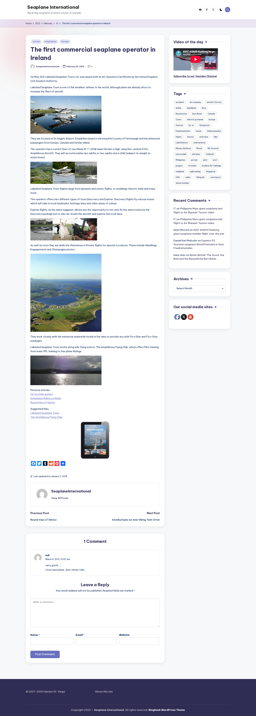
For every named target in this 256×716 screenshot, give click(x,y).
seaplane (180, 171)
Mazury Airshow (183, 148)
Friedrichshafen (183, 131)
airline (36, 41)
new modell (181, 154)
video (188, 177)
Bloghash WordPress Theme (167, 710)
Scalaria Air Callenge (211, 166)
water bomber (182, 183)
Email (80, 635)
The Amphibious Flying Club (46, 417)
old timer (196, 154)
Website (124, 635)
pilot (205, 160)
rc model (192, 166)
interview (204, 137)
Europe (65, 41)
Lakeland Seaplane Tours (44, 413)
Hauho (179, 137)
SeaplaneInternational (71, 491)
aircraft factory (214, 102)
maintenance (199, 143)
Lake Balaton (182, 143)
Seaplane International (53, 7)
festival (179, 125)
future (198, 131)
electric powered (195, 119)
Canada (211, 114)
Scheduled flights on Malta (45, 398)
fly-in (191, 125)
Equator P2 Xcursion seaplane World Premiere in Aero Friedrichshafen (198, 244)
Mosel (199, 148)
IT (174, 208)
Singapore (210, 171)
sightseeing (195, 171)
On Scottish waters (41, 394)
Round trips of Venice (42, 402)
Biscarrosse (181, 114)
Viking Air (200, 177)
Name (35, 635)
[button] (59, 498)
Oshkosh (210, 154)
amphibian (50, 41)
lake (215, 137)
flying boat (204, 125)
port (215, 160)
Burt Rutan (197, 114)
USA (178, 177)
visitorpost (215, 177)
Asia (204, 108)
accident (180, 102)
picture (194, 160)
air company (195, 102)
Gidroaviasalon (214, 131)
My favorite (213, 148)
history (190, 137)
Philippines (180, 160)
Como (178, 119)
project (179, 166)
